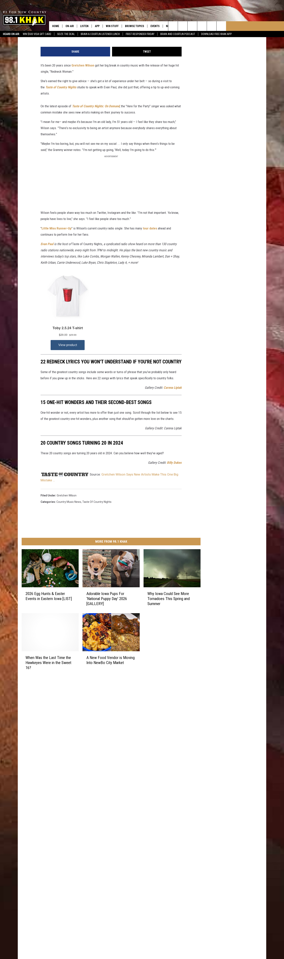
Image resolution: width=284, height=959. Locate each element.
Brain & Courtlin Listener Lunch (100, 34)
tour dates (150, 228)
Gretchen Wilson (82, 65)
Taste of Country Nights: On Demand (96, 106)
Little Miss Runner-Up (56, 228)
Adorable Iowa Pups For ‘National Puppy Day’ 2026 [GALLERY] (106, 598)
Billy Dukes (174, 463)
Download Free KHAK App (216, 34)
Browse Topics (134, 26)
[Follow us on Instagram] (202, 26)
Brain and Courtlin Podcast (177, 34)
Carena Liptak (173, 388)
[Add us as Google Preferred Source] (182, 26)
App (97, 26)
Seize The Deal (66, 34)
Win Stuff (112, 26)
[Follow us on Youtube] (221, 26)
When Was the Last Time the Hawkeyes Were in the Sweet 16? (48, 662)
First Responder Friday (140, 34)
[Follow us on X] (211, 26)
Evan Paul (47, 244)
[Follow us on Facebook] (192, 26)
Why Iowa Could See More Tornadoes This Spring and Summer (168, 598)
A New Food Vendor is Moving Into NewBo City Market (110, 660)
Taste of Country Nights (60, 87)
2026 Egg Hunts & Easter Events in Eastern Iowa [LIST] (49, 596)
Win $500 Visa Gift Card (37, 34)
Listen (84, 26)
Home (55, 26)
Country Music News (68, 501)
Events (155, 26)
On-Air (69, 26)
